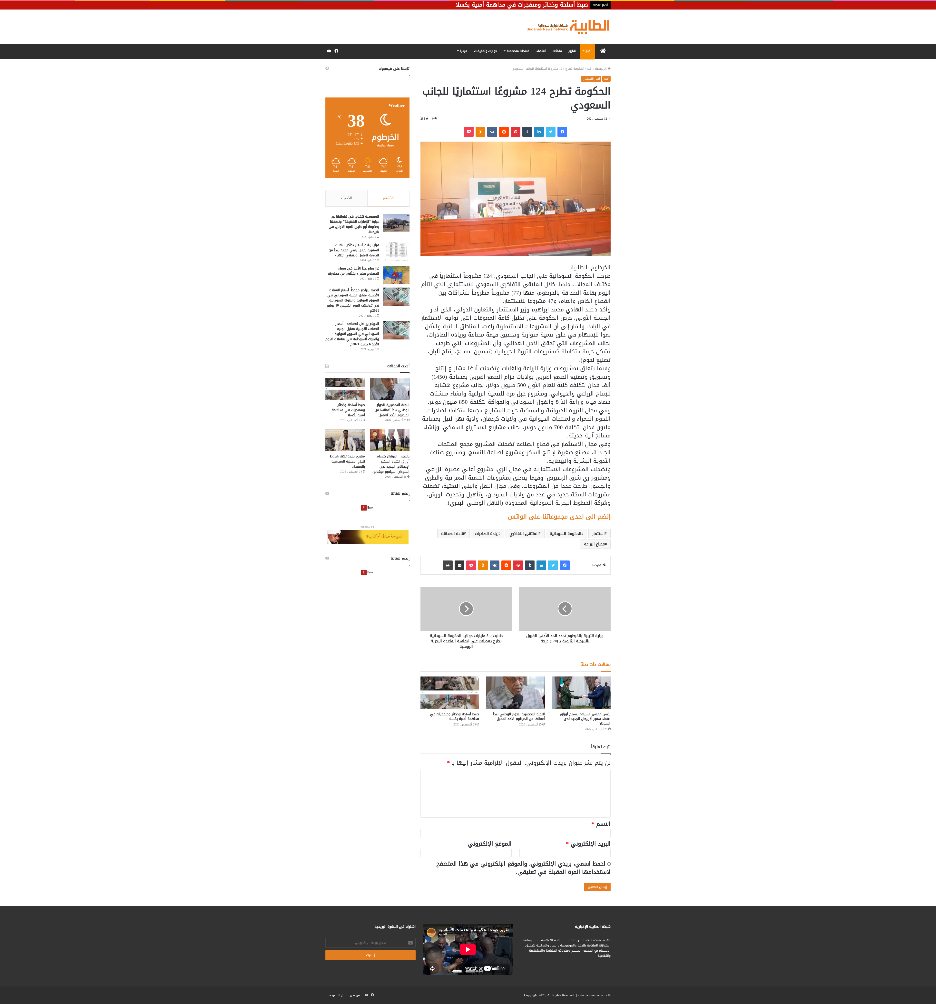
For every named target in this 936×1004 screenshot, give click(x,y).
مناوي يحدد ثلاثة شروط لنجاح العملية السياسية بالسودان (347, 461)
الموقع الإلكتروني (490, 844)
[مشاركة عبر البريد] (459, 565)
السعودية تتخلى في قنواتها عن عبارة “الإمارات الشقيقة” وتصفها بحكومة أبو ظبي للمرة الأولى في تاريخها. (354, 224)
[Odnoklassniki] (480, 132)
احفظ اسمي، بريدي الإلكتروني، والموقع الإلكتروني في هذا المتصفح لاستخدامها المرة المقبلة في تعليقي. (523, 868)
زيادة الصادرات (486, 533)
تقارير (572, 51)
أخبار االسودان (591, 78)
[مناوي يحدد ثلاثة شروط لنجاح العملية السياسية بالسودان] (345, 440)
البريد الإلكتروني (588, 844)
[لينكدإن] (539, 132)
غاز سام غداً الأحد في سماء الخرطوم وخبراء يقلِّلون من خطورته (353, 271)
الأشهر (388, 198)
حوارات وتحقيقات (485, 51)
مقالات (557, 51)
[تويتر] (551, 132)
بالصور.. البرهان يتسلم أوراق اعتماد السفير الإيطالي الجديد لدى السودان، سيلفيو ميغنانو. (391, 464)
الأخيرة (346, 198)
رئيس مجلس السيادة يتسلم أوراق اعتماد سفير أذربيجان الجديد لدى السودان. (585, 719)
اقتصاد (541, 51)
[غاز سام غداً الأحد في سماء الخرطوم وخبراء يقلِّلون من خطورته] (396, 275)
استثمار (598, 533)
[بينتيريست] (515, 132)
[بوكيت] (469, 132)
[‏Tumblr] (527, 132)
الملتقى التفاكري (524, 533)
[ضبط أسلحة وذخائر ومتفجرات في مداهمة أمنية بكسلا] (449, 692)
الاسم (601, 824)
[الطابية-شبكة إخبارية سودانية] (565, 26)
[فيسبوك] (562, 132)
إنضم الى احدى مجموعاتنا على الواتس (559, 516)
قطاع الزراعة (594, 544)
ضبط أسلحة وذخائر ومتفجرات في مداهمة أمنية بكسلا (454, 716)
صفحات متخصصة (518, 51)
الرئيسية (601, 69)
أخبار (589, 51)
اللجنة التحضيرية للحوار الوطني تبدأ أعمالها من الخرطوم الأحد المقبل (519, 716)
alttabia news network (592, 995)
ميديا (463, 51)
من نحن (355, 995)
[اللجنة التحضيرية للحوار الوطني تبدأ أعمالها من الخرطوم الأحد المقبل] (515, 692)
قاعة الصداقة (452, 533)
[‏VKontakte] (492, 132)
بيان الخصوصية (337, 995)
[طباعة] (448, 565)
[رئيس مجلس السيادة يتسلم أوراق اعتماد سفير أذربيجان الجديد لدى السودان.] (581, 692)
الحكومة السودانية (565, 533)
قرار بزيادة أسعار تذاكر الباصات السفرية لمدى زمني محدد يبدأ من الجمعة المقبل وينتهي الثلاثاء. (354, 250)
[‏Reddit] (504, 132)
